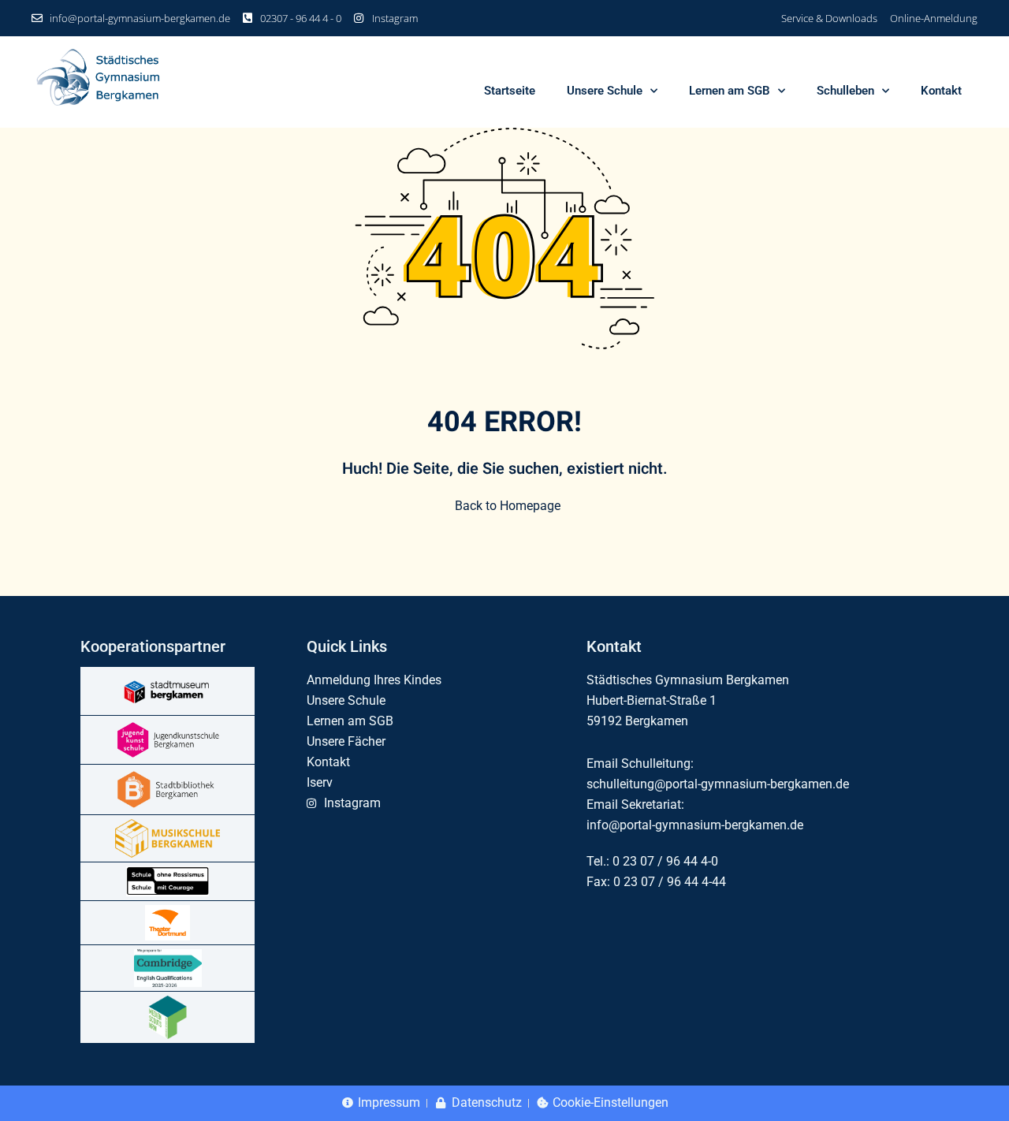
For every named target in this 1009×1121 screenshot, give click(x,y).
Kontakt (941, 91)
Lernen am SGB (729, 91)
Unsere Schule (604, 91)
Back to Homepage (507, 505)
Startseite (509, 91)
